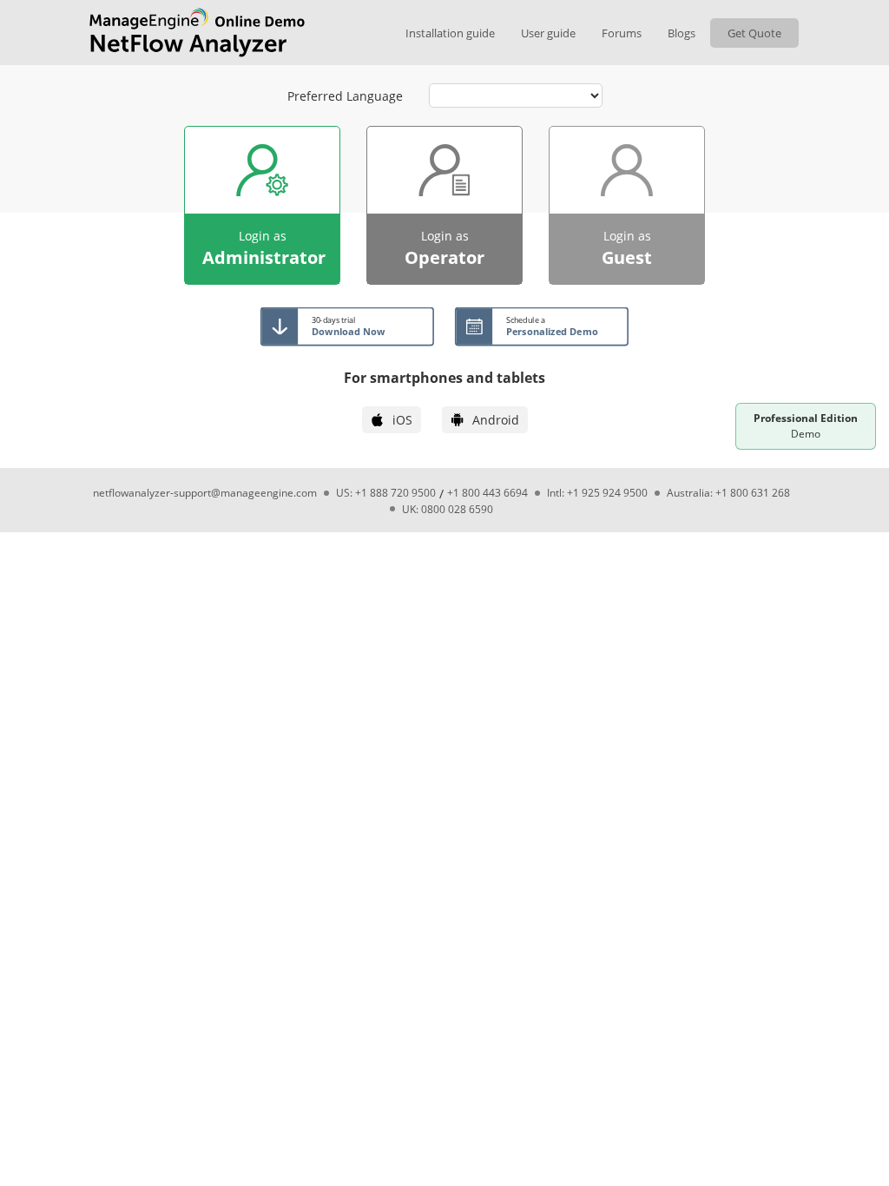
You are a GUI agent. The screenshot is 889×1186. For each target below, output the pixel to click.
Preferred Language (345, 96)
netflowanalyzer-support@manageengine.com (205, 493)
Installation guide (450, 33)
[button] (262, 205)
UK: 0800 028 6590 (447, 510)
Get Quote (754, 33)
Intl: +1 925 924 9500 (597, 493)
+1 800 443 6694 (487, 493)
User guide (548, 33)
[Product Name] (197, 32)
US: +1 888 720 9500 (386, 493)
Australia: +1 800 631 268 (728, 493)
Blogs (681, 33)
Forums (622, 33)
